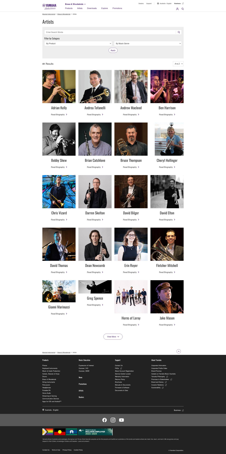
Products (69, 8)
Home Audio (46, 393)
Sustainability (156, 387)
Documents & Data (121, 390)
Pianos (44, 365)
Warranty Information (122, 376)
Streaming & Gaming (49, 396)
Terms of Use (56, 450)
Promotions (117, 8)
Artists (79, 8)
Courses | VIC (83, 368)
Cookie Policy (78, 450)
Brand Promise (156, 371)
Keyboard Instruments (49, 368)
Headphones (46, 387)
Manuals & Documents (123, 385)
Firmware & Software (122, 387)
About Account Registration (124, 371)
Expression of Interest (86, 365)
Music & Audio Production (51, 371)
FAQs (117, 368)
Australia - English (166, 3)
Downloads (92, 8)
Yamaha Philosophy (158, 376)
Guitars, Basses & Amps (50, 374)
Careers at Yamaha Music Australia (163, 374)
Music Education (84, 360)
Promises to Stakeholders (160, 379)
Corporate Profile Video (159, 368)
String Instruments (48, 382)
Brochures (118, 382)
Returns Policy (120, 379)
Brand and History (157, 382)
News (80, 377)
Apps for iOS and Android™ (51, 401)
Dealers (141, 3)
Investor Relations (157, 385)
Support (148, 3)
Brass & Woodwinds (74, 4)
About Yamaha (156, 360)
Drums (44, 376)
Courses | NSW (84, 371)
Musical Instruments (48, 14)
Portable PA (46, 390)
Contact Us (119, 365)
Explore (104, 8)
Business (177, 3)
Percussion (46, 385)
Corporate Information (158, 365)
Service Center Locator (123, 374)
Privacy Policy (67, 450)
